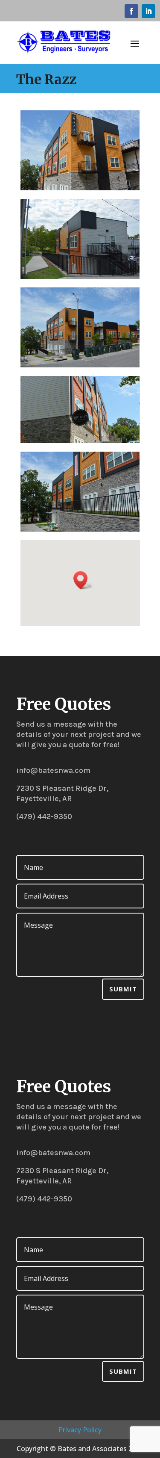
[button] (83, 580)
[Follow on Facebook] (131, 11)
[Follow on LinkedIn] (148, 11)
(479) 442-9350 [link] (44, 816)
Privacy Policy (80, 1429)
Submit (123, 989)
